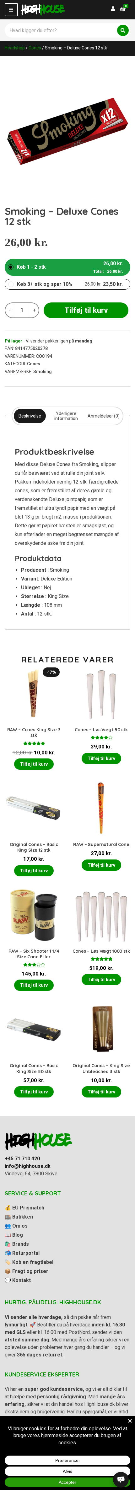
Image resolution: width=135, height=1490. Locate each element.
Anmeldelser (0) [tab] (104, 415)
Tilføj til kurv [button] (34, 764)
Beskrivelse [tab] (30, 415)
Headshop (15, 47)
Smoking (42, 371)
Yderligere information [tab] (66, 416)
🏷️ (29, 1262)
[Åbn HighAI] (121, 1479)
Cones (35, 47)
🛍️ (17, 1244)
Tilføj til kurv (86, 310)
